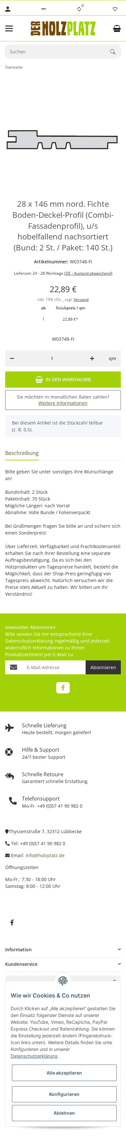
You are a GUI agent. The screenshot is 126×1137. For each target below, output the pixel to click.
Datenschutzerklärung (29, 641)
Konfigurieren (64, 1094)
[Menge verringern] (12, 358)
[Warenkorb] (117, 28)
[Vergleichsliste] (79, 9)
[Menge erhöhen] (92, 358)
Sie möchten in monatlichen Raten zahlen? (63, 400)
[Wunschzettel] (115, 9)
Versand (81, 299)
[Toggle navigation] (14, 28)
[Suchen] (115, 51)
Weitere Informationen (63, 403)
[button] (43, 9)
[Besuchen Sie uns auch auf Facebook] (62, 687)
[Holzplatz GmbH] (63, 28)
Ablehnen (64, 1113)
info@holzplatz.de (45, 855)
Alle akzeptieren (64, 1073)
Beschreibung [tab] (22, 453)
